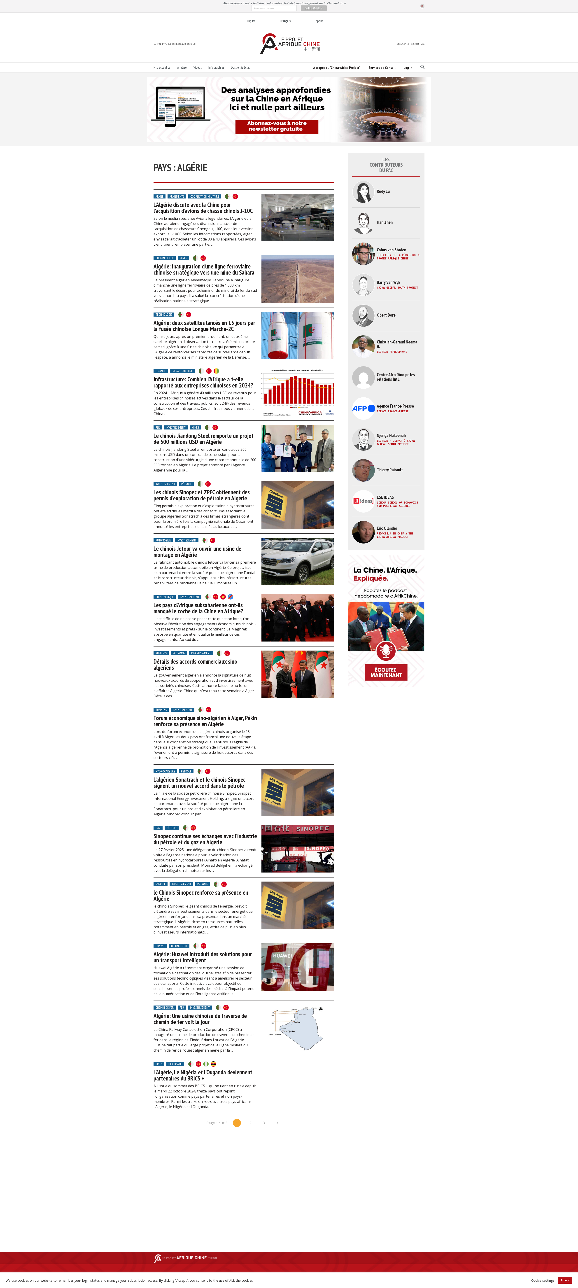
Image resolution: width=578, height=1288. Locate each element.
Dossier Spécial (240, 67)
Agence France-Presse (395, 406)
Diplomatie (175, 1064)
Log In (407, 67)
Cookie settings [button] (543, 1280)
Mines (183, 258)
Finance (161, 371)
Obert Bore (386, 315)
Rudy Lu (383, 191)
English (251, 21)
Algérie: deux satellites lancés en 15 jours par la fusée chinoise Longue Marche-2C (204, 326)
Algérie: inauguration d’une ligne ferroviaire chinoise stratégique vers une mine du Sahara (204, 269)
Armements (177, 196)
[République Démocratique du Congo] (230, 597)
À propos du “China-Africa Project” (336, 67)
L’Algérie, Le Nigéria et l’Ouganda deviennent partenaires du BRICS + (203, 1075)
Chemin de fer (165, 258)
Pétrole (186, 484)
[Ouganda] (213, 1064)
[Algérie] (228, 196)
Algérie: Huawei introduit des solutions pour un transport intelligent (203, 957)
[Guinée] (216, 371)
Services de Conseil (381, 67)
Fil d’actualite (162, 67)
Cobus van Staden (391, 250)
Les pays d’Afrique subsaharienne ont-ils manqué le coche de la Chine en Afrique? (198, 608)
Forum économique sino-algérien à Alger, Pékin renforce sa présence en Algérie (205, 721)
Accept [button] (565, 1280)
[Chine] (235, 196)
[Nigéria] (206, 1064)
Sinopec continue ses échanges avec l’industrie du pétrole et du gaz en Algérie (205, 839)
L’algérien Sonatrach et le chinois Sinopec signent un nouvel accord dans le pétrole (199, 782)
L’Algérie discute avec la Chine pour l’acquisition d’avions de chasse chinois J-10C (203, 208)
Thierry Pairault (390, 470)
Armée (159, 196)
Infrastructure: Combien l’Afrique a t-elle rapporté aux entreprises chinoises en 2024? (203, 382)
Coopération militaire (204, 196)
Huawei (160, 946)
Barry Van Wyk (388, 282)
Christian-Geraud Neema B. (397, 344)
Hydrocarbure (165, 771)
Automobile (163, 540)
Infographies (216, 67)
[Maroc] (223, 597)
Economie (179, 653)
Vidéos (197, 67)
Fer (158, 427)
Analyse (182, 67)
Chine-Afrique (165, 597)
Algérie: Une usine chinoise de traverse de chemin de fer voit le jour (200, 1019)
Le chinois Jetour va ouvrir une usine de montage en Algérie (197, 551)
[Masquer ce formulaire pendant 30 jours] (422, 6)
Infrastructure (182, 371)
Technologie (164, 315)
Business (161, 653)
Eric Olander (387, 528)
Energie (160, 884)
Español (319, 21)
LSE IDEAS (385, 497)
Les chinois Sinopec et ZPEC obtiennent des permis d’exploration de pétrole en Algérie (202, 495)
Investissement (176, 427)
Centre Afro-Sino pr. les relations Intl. (396, 377)
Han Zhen (385, 222)
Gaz (158, 828)
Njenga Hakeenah (391, 435)
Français (285, 21)
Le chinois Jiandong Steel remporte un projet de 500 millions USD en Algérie (203, 439)
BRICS (159, 1064)
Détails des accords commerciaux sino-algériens (196, 664)
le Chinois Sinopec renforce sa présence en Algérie (201, 895)
